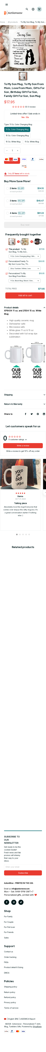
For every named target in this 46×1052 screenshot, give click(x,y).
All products (13, 22)
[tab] (17, 534)
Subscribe (23, 873)
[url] (21, 888)
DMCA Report (29, 1019)
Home (2, 22)
